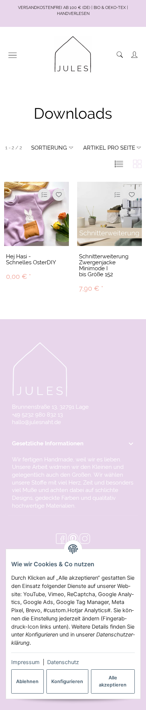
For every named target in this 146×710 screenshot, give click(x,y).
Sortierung (49, 147)
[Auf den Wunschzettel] (58, 195)
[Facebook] (61, 539)
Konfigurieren (67, 681)
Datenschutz (63, 662)
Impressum (25, 662)
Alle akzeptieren (113, 681)
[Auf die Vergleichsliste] (44, 195)
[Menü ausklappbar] (12, 55)
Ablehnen (27, 681)
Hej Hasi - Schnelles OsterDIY (31, 259)
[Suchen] (120, 55)
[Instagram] (84, 539)
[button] (119, 164)
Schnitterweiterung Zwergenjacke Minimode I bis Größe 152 (103, 265)
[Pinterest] (73, 539)
